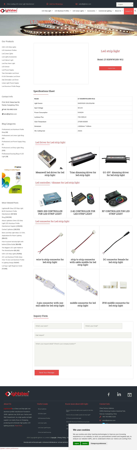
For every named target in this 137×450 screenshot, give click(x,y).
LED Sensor (5, 67)
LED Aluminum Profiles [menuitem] (44, 418)
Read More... (19, 426)
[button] (54, 4)
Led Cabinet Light (7, 60)
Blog (3, 217)
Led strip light (110, 51)
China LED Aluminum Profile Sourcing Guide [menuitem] (77, 422)
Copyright (53, 437)
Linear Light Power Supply (10, 83)
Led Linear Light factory (63, 442)
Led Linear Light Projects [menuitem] (44, 427)
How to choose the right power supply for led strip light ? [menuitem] (79, 410)
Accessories (91, 11)
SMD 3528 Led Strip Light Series (65, 30)
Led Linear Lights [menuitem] (42, 423)
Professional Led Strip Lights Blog (13, 148)
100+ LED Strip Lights (45, 30)
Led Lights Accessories (9, 57)
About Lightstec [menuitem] (42, 409)
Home (35, 30)
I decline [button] (84, 443)
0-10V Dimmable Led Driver (11, 76)
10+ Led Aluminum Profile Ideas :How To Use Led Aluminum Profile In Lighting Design (13, 260)
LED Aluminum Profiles (62, 11)
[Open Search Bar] (135, 11)
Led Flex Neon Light (8, 63)
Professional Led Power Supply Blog (13, 142)
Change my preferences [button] (98, 443)
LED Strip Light (46, 11)
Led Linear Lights (7, 54)
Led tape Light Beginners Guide (12, 266)
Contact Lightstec (7, 229)
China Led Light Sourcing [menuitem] (44, 432)
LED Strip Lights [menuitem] (42, 413)
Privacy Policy (62, 437)
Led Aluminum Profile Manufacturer (49, 442)
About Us (118, 11)
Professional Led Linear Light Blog (13, 135)
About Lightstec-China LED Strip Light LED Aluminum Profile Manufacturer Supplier (12, 223)
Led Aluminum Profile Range (11, 86)
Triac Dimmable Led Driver (10, 73)
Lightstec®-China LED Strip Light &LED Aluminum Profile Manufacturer (12, 211)
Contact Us (128, 11)
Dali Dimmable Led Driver (10, 80)
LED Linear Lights (78, 11)
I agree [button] (76, 443)
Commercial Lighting (105, 11)
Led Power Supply (8, 70)
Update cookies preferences (9, 448)
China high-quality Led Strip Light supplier (33, 442)
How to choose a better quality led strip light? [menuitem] (78, 415)
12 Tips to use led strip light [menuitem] (73, 418)
